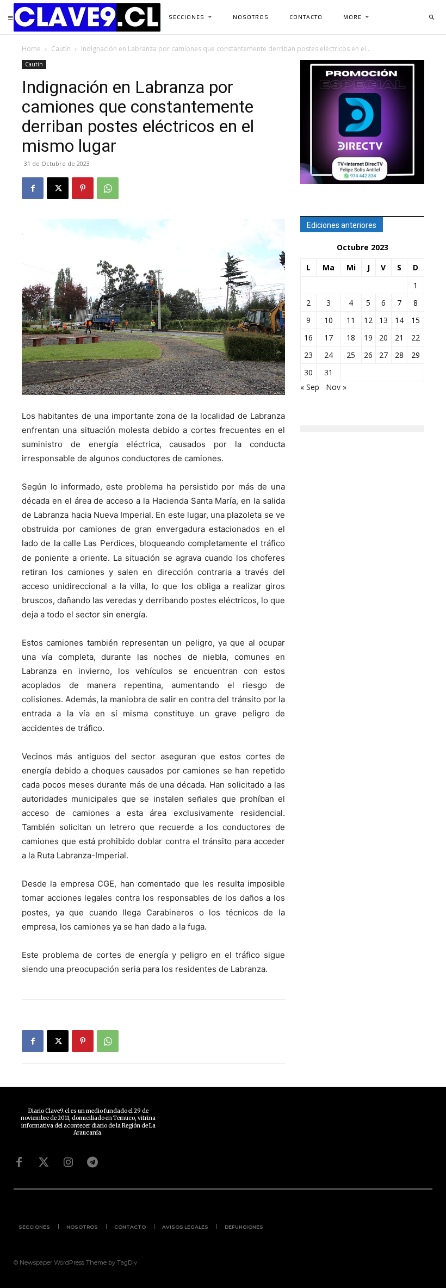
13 (383, 320)
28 (399, 355)
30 (308, 372)
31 (328, 372)
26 (368, 355)
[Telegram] (92, 1162)
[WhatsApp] (108, 188)
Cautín (61, 48)
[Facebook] (33, 188)
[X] (58, 188)
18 (350, 337)
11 (350, 320)
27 (383, 355)
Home (31, 48)
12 (368, 320)
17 (328, 337)
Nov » (336, 387)
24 (328, 355)
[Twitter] (43, 1162)
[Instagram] (68, 1162)
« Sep (309, 387)
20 (383, 337)
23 (308, 355)
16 (308, 337)
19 (368, 337)
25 (350, 355)
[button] (431, 17)
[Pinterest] (83, 188)
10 (328, 320)
